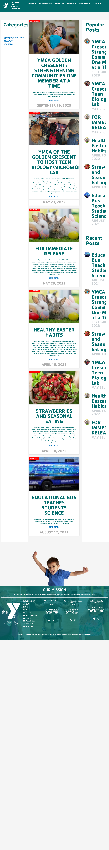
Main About (7, 42)
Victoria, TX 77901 (51, 611)
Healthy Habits (8, 40)
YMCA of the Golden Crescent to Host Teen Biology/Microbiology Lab (61, 163)
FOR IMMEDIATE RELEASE (54, 252)
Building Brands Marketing (83, 634)
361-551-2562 (96, 611)
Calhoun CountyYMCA (96, 602)
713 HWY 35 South (96, 607)
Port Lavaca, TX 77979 (96, 609)
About (96, 4)
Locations (29, 4)
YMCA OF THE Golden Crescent (15, 6)
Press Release (8, 43)
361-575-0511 (73, 613)
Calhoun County (8, 39)
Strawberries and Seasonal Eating (54, 417)
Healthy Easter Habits (54, 333)
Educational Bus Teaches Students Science (54, 506)
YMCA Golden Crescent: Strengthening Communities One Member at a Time (54, 73)
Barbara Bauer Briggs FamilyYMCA (73, 603)
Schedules (83, 4)
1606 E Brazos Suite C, (51, 609)
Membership (44, 4)
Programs (59, 4)
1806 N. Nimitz (73, 609)
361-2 (47, 613)
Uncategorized (8, 44)
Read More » (54, 100)
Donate (70, 4)
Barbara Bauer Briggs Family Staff (14, 37)
